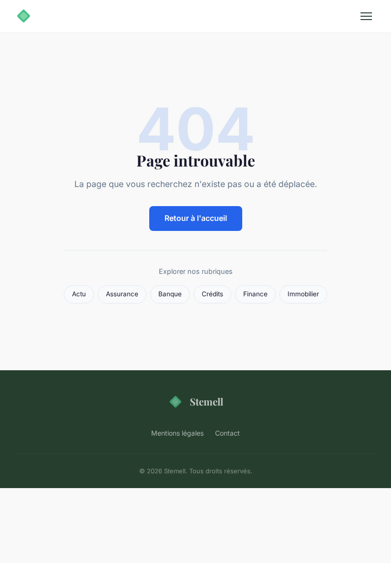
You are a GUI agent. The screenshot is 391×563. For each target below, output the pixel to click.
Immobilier (303, 294)
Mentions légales (177, 433)
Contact (227, 433)
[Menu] (366, 16)
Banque (170, 294)
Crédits (212, 294)
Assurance (122, 294)
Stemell (206, 401)
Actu (79, 294)
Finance (255, 294)
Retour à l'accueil (196, 218)
